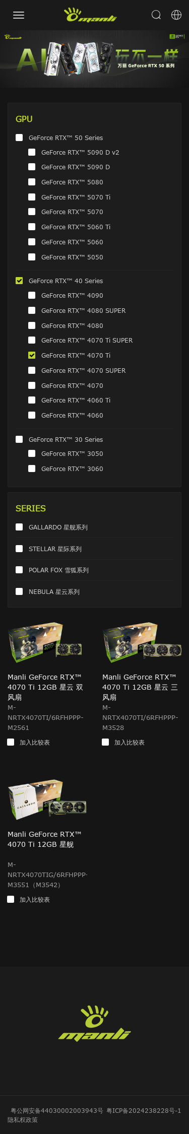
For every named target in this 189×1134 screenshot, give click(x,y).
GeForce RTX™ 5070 (72, 211)
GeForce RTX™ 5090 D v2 (80, 152)
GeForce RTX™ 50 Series (66, 137)
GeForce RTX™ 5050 (72, 256)
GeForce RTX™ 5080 (72, 181)
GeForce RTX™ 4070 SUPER (83, 370)
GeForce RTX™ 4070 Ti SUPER (87, 340)
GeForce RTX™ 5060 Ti (75, 226)
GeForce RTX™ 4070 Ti (75, 355)
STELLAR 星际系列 (55, 548)
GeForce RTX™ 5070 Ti (75, 197)
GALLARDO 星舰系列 (58, 526)
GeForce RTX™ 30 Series (66, 439)
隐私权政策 (23, 1119)
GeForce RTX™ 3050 (72, 453)
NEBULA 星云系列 (54, 591)
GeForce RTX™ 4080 (72, 325)
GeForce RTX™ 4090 (72, 295)
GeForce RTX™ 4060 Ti (75, 400)
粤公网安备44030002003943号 (57, 1110)
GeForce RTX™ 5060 (72, 241)
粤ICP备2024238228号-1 (143, 1110)
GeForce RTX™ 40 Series (66, 280)
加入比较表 (35, 742)
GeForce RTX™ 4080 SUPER (83, 310)
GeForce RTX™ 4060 (72, 415)
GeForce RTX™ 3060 (72, 468)
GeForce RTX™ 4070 (72, 385)
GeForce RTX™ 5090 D (75, 166)
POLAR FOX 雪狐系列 (59, 569)
